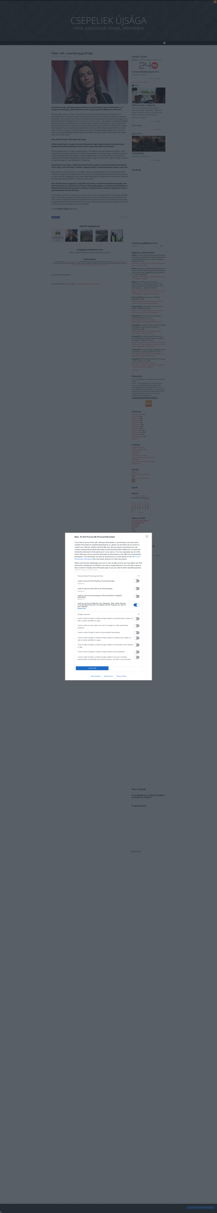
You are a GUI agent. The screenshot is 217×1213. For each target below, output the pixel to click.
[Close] (147, 537)
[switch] (136, 580)
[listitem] (108, 576)
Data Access (108, 676)
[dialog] (108, 606)
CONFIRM (92, 668)
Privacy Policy (121, 676)
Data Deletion (96, 676)
